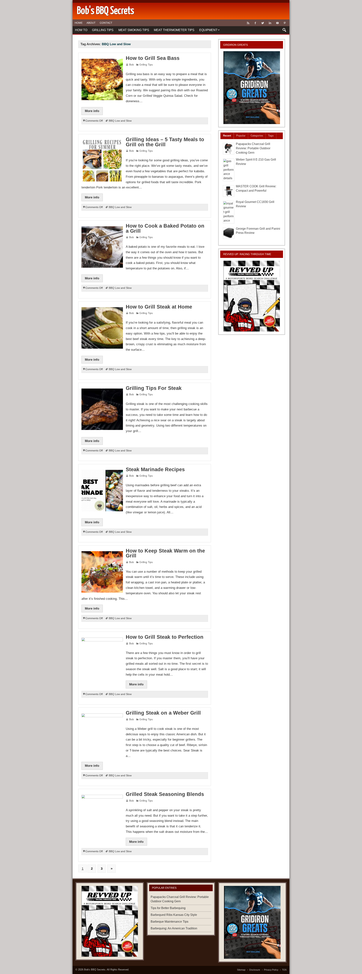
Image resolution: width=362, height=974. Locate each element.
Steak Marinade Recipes (155, 469)
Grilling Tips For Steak (154, 388)
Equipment (208, 30)
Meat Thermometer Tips (174, 30)
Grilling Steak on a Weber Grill (163, 713)
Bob (131, 64)
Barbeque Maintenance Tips (169, 921)
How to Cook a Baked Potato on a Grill (165, 228)
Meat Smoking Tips (133, 30)
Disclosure (254, 970)
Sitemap (241, 970)
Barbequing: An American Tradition (174, 928)
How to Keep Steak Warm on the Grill (165, 553)
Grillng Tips (146, 64)
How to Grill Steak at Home (159, 307)
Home (79, 22)
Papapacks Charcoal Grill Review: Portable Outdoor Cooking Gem (253, 148)
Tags (271, 135)
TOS (284, 970)
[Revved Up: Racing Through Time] (252, 296)
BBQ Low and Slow (120, 120)
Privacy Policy (271, 970)
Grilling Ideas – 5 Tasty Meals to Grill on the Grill (165, 142)
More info (92, 111)
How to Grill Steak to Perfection (164, 637)
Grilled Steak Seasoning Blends (165, 794)
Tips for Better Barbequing (168, 908)
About (91, 22)
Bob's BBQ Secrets (94, 969)
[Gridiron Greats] (252, 87)
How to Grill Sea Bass (152, 58)
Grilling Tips (103, 30)
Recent (227, 135)
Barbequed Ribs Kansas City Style (174, 914)
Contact (106, 22)
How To (81, 30)
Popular (240, 135)
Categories (257, 135)
